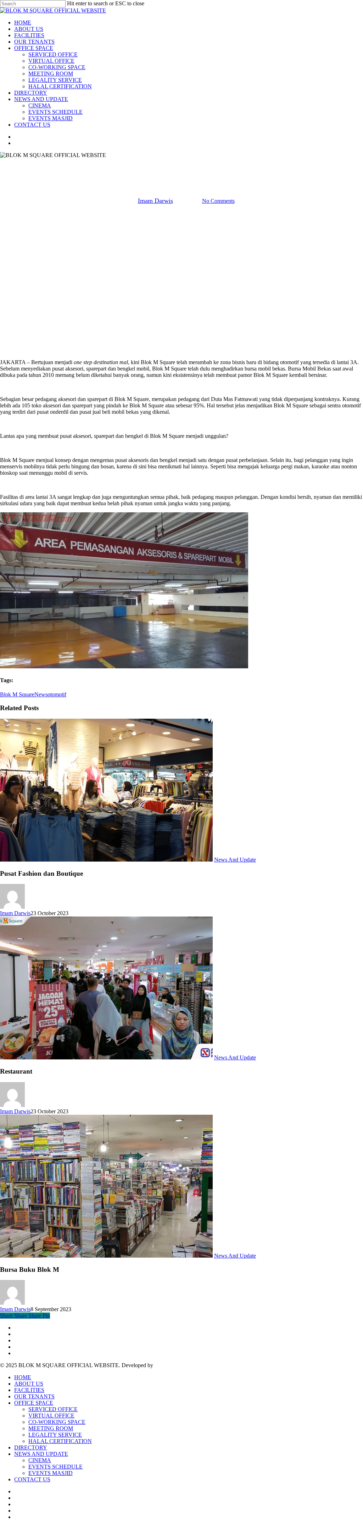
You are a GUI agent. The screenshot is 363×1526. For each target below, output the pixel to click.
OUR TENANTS (34, 1396)
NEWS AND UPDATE (41, 1454)
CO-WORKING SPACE (56, 1422)
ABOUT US (28, 1384)
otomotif (57, 694)
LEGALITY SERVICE (55, 1435)
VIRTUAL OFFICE (51, 1416)
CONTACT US (32, 1479)
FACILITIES (29, 1390)
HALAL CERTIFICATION (60, 1441)
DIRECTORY (30, 1447)
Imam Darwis (155, 200)
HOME (22, 1377)
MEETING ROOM (50, 1428)
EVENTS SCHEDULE (55, 1467)
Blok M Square (17, 694)
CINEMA (39, 1460)
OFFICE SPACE (33, 1403)
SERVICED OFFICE (53, 1409)
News (41, 694)
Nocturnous (168, 1365)
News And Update (181, 164)
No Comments (218, 201)
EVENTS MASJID (50, 1473)
